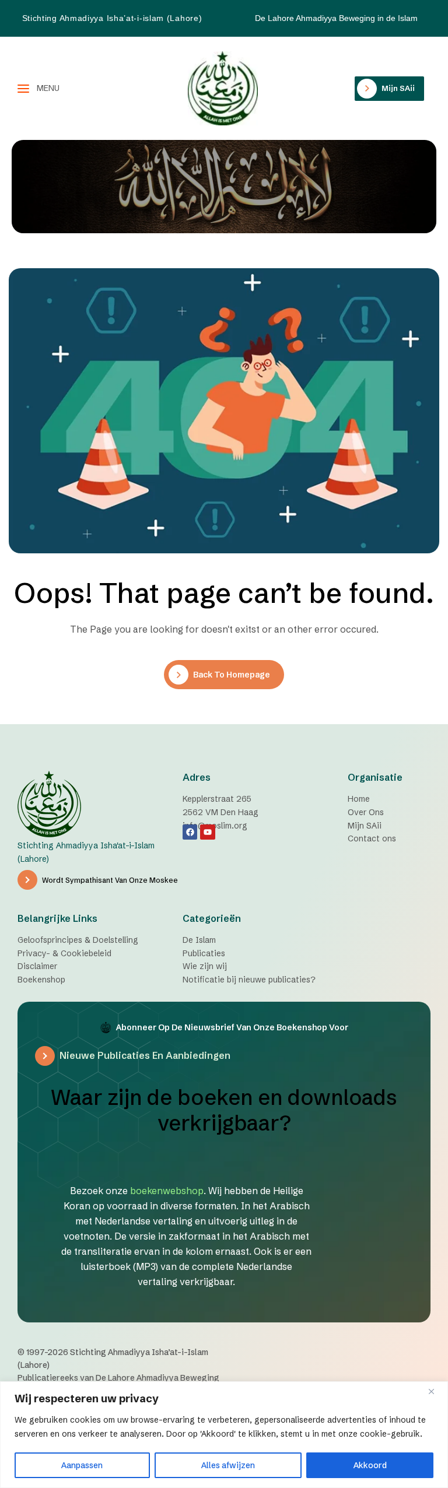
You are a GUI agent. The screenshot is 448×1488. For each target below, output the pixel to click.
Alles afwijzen (228, 1465)
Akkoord (370, 1465)
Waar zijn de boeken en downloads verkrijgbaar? (224, 1110)
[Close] (436, 1391)
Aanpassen (82, 1465)
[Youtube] (207, 831)
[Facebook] (190, 831)
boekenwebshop (167, 1190)
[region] (224, 1434)
